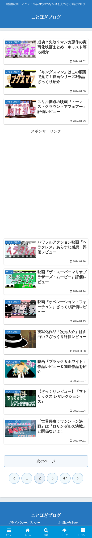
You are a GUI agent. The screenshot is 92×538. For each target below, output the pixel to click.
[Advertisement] (46, 181)
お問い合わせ (68, 522)
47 (65, 478)
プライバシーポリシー (24, 522)
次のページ (46, 461)
